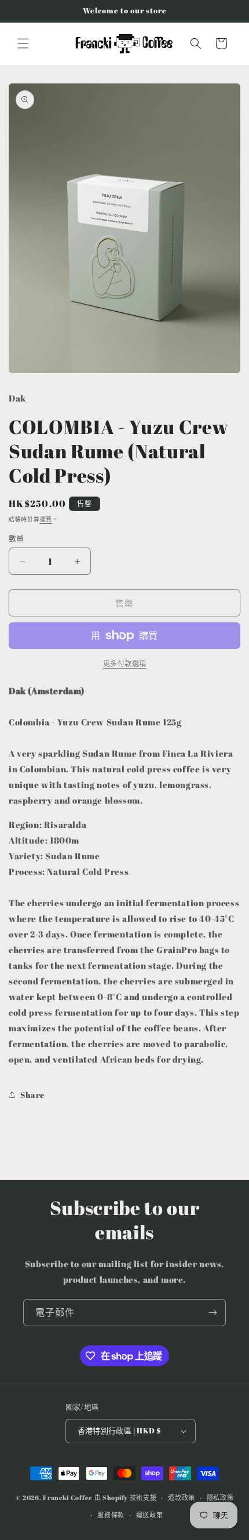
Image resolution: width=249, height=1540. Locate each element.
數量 (16, 538)
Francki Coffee (68, 1497)
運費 (46, 519)
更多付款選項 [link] (125, 663)
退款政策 (181, 1497)
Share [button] (32, 1094)
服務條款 (110, 1514)
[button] (23, 43)
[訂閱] (212, 1312)
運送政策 (149, 1514)
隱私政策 (220, 1497)
